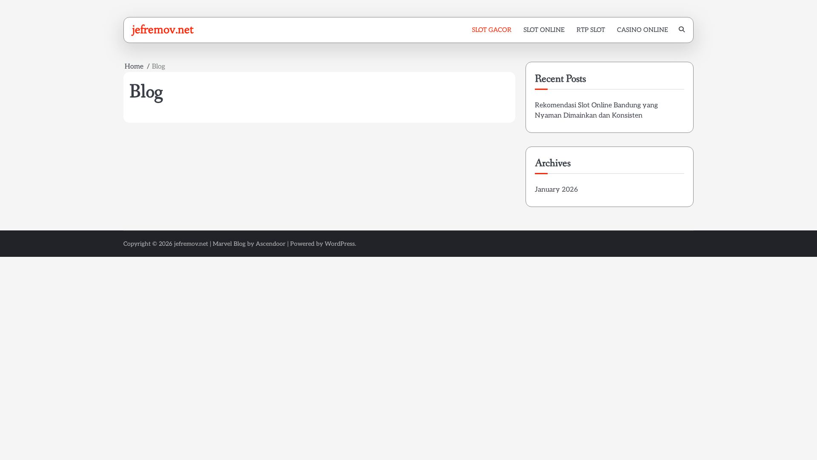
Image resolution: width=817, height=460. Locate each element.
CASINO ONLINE (642, 30)
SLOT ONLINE (544, 30)
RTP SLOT (591, 30)
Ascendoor (271, 243)
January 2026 (556, 190)
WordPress (340, 243)
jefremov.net (162, 29)
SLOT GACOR (491, 30)
